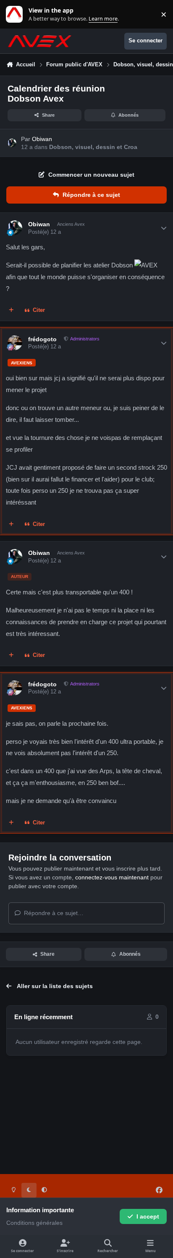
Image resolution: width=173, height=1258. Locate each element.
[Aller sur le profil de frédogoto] (15, 342)
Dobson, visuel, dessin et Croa (93, 147)
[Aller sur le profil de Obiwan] (12, 143)
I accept (147, 1216)
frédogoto (42, 339)
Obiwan (42, 139)
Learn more (16, 14)
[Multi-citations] (11, 310)
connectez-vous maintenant (112, 877)
